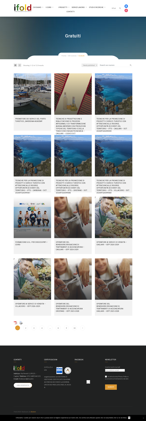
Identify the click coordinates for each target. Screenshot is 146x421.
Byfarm (33, 412)
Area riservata (23, 385)
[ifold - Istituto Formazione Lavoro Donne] (23, 8)
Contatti (70, 11)
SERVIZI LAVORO (78, 7)
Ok (129, 418)
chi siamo (37, 7)
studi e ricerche (96, 7)
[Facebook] (126, 6)
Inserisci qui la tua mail (112, 367)
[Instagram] (126, 10)
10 (74, 328)
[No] (143, 418)
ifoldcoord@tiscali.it (26, 379)
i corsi (48, 7)
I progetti (62, 7)
